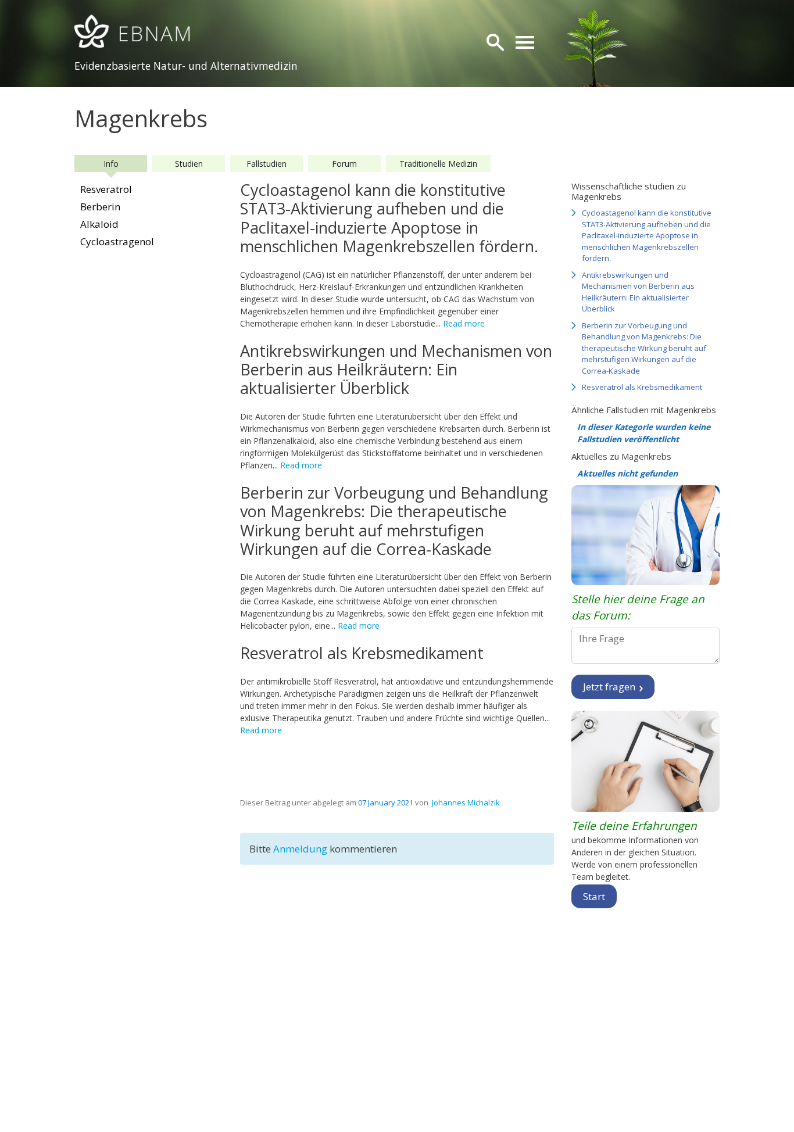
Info (111, 163)
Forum (344, 163)
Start (594, 896)
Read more (464, 323)
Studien (189, 163)
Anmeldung (301, 848)
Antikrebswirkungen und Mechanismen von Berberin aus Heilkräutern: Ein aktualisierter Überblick (638, 292)
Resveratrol (106, 189)
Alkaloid (99, 224)
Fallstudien (266, 163)
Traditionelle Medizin (438, 163)
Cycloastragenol (117, 241)
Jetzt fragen (610, 686)
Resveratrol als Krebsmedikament (642, 387)
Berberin (100, 206)
